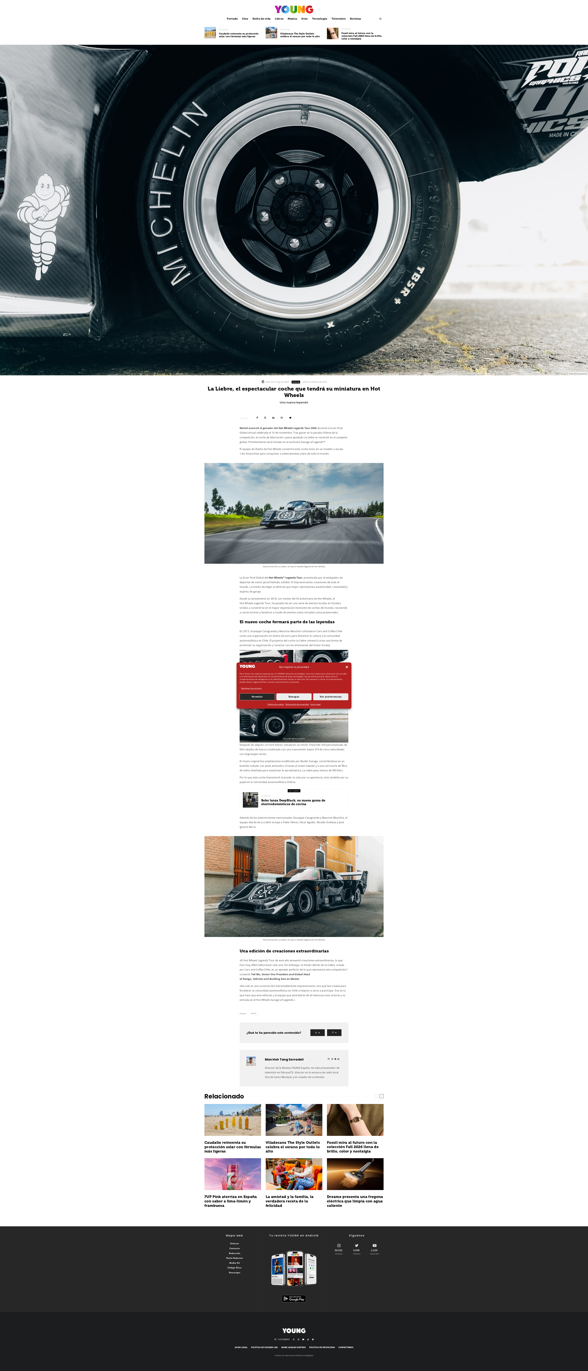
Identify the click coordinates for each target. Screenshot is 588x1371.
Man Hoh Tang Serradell (277, 381)
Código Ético (235, 1268)
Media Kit (234, 1263)
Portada (232, 18)
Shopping (223, 29)
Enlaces (234, 1243)
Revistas (355, 18)
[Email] (282, 418)
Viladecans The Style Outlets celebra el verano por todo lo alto (300, 35)
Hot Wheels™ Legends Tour (285, 577)
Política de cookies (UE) (264, 1347)
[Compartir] (257, 418)
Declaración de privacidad (297, 704)
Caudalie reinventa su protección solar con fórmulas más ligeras (238, 35)
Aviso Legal (315, 704)
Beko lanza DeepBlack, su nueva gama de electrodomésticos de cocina (293, 802)
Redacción (234, 1253)
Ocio (304, 18)
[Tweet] (265, 418)
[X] (293, 1339)
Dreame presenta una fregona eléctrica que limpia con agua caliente (355, 1201)
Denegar (294, 696)
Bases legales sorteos (293, 1347)
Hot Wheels (286, 428)
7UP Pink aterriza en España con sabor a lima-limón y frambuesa (230, 1201)
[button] (346, 666)
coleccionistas (290, 453)
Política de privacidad (322, 1347)
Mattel (254, 1013)
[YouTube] (303, 1339)
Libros (279, 18)
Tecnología (319, 18)
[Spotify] (313, 1339)
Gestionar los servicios (251, 688)
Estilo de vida (262, 18)
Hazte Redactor (234, 1258)
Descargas (234, 1272)
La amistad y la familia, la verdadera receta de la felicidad (290, 1201)
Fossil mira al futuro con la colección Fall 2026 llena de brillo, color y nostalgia (361, 36)
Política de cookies (275, 704)
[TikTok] (308, 1339)
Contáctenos (345, 1347)
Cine (245, 18)
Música (292, 18)
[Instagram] (298, 1339)
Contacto (235, 1248)
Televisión (339, 18)
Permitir (257, 696)
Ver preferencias (331, 696)
